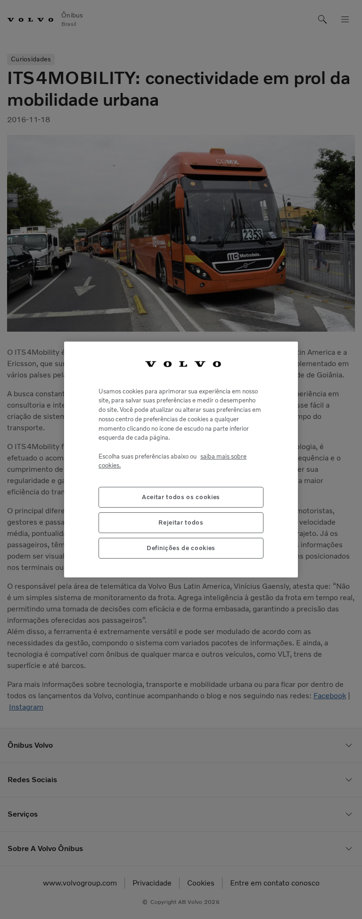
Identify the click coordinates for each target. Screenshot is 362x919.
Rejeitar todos (180, 522)
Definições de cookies (181, 547)
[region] (181, 459)
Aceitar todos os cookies (181, 497)
